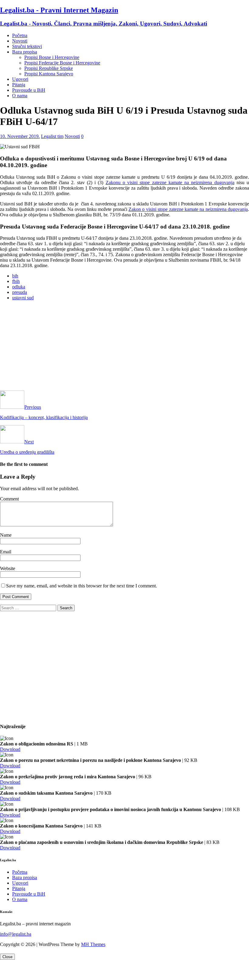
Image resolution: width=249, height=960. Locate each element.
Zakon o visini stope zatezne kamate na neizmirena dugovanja (188, 209)
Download (10, 749)
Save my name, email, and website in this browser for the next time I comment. (81, 585)
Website (7, 568)
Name (6, 535)
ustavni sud (23, 297)
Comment (9, 498)
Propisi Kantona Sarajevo (48, 73)
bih (15, 275)
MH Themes (93, 944)
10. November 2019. (20, 136)
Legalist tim (52, 136)
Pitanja (18, 84)
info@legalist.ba (15, 934)
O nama (19, 95)
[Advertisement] (124, 348)
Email (5, 551)
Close (7, 957)
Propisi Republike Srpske (48, 68)
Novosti (19, 40)
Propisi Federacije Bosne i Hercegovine (62, 62)
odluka (18, 286)
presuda (19, 292)
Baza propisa (24, 51)
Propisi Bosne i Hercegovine (51, 57)
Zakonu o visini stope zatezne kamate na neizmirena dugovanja (170, 182)
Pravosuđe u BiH (28, 90)
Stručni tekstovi (27, 46)
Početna (19, 35)
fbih (16, 281)
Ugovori (20, 79)
